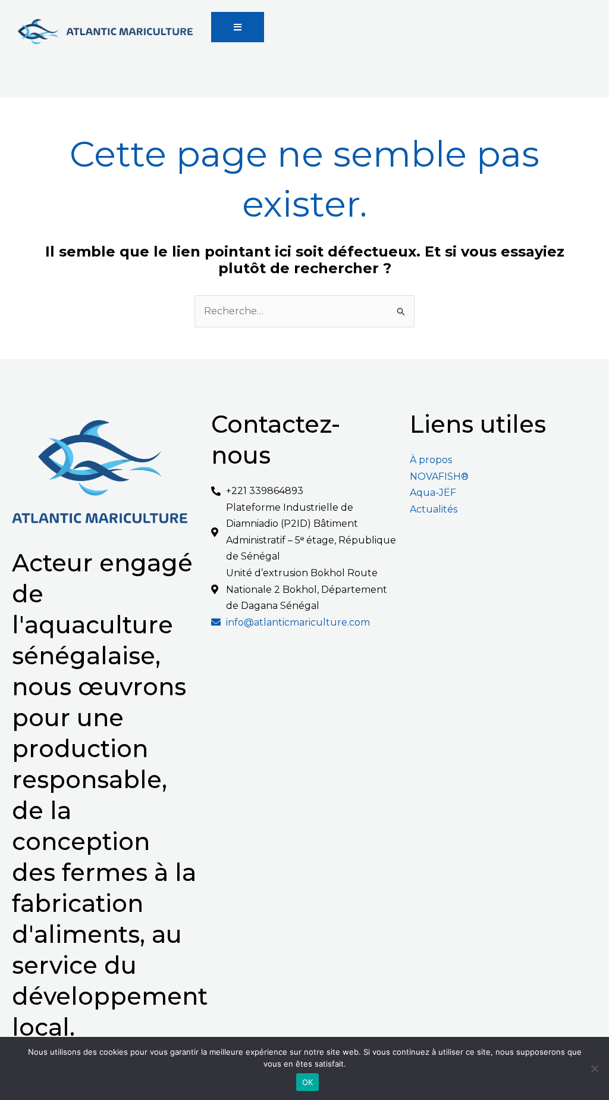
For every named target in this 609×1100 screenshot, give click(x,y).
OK (307, 1082)
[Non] (594, 1068)
